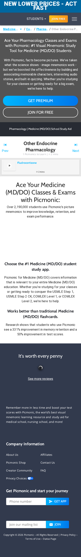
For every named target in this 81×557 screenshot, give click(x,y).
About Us (12, 455)
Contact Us (47, 462)
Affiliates (46, 455)
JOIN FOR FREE (40, 112)
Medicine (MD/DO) (10, 29)
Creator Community (19, 470)
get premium (40, 100)
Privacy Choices (17, 478)
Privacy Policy (68, 535)
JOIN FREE (58, 19)
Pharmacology (42, 29)
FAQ (43, 470)
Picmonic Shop (16, 462)
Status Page (49, 538)
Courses (29, 29)
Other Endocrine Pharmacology (65, 29)
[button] (40, 240)
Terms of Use (32, 538)
